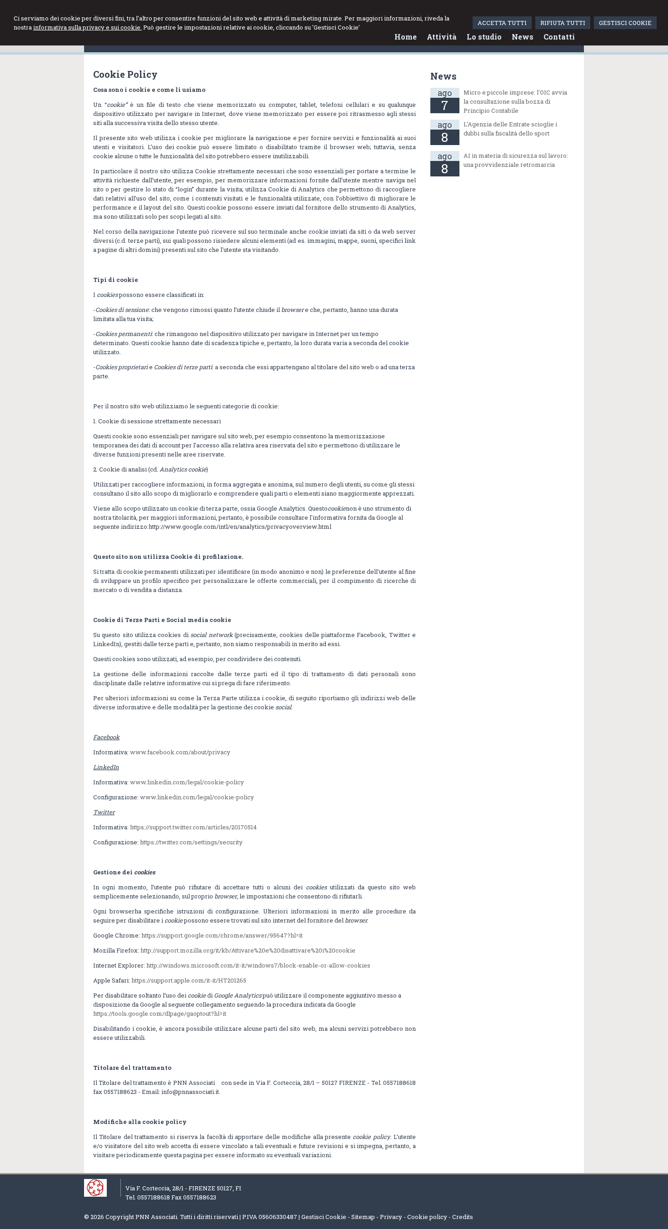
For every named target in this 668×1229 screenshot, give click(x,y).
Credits (462, 1217)
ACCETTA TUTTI (502, 23)
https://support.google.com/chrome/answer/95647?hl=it (222, 935)
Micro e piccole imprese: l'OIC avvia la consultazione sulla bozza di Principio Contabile (515, 101)
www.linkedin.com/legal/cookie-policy (187, 782)
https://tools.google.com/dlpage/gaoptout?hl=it (159, 1013)
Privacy (391, 1217)
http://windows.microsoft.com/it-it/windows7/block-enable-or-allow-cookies (258, 965)
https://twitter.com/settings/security (191, 842)
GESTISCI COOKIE (625, 23)
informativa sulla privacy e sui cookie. (87, 27)
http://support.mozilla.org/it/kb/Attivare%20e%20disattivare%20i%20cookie (247, 950)
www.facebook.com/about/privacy (180, 752)
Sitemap (363, 1217)
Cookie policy (427, 1217)
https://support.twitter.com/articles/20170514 (193, 827)
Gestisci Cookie (323, 1217)
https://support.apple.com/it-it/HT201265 (188, 980)
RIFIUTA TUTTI (562, 23)
